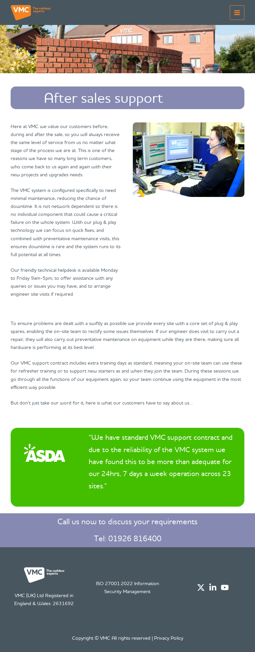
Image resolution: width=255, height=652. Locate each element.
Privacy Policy (168, 638)
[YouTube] (225, 587)
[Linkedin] (213, 587)
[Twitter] (201, 587)
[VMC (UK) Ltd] (30, 12)
